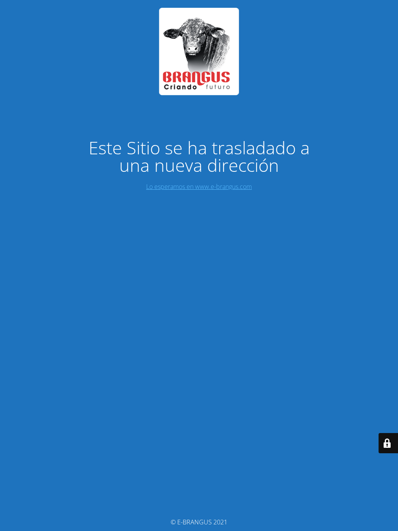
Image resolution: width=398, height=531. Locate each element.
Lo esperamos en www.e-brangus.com (199, 186)
